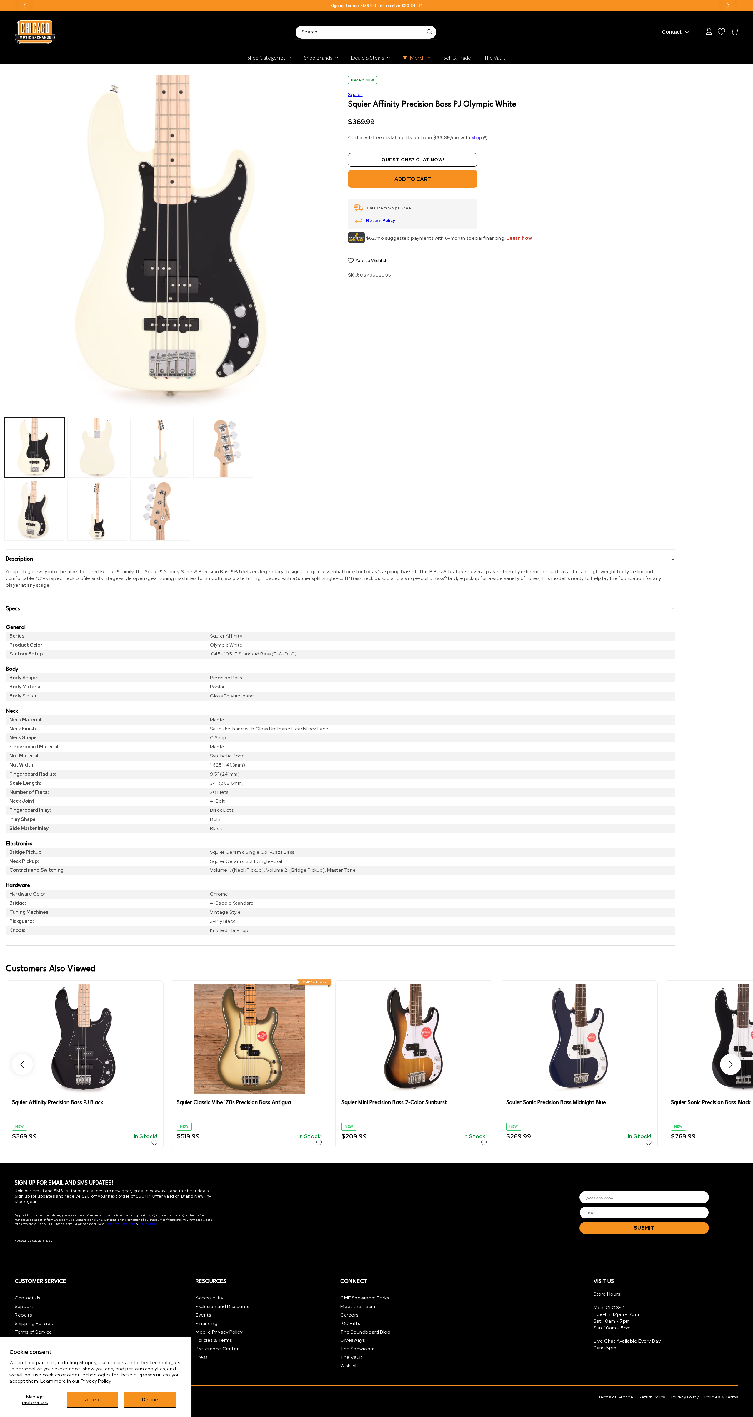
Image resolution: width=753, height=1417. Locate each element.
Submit (644, 1228)
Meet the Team (357, 1306)
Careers (349, 1315)
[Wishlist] (721, 31)
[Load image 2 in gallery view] (34, 511)
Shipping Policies (34, 1323)
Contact (672, 32)
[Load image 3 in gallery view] (97, 448)
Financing (206, 1323)
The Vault (351, 1357)
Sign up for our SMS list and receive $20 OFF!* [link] (376, 5)
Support (24, 1306)
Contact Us (27, 1298)
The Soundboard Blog (365, 1332)
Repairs (23, 1315)
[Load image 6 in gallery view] (160, 511)
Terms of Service (33, 1332)
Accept (92, 1399)
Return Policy (380, 220)
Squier (355, 94)
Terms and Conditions (120, 1224)
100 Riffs (350, 1323)
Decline (150, 1399)
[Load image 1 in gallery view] (34, 448)
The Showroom (357, 1349)
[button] (340, 559)
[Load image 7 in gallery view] (223, 448)
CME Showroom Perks (364, 1298)
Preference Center (217, 1349)
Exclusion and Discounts (222, 1306)
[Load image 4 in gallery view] (97, 511)
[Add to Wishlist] (154, 1143)
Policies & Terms (214, 1340)
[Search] (429, 32)
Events (203, 1315)
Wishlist (348, 1366)
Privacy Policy (96, 1381)
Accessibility (210, 1298)
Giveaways (352, 1340)
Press (202, 1357)
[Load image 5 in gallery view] (160, 448)
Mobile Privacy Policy (219, 1332)
